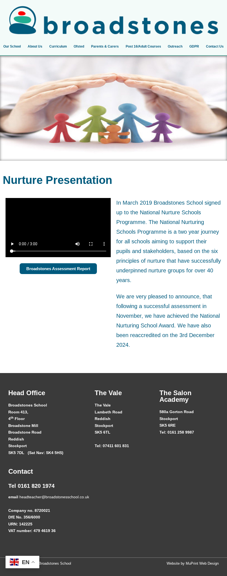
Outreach (175, 46)
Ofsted (79, 46)
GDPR (194, 46)
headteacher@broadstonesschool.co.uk (54, 497)
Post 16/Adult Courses (143, 46)
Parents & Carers (105, 46)
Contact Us (215, 46)
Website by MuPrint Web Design (193, 563)
